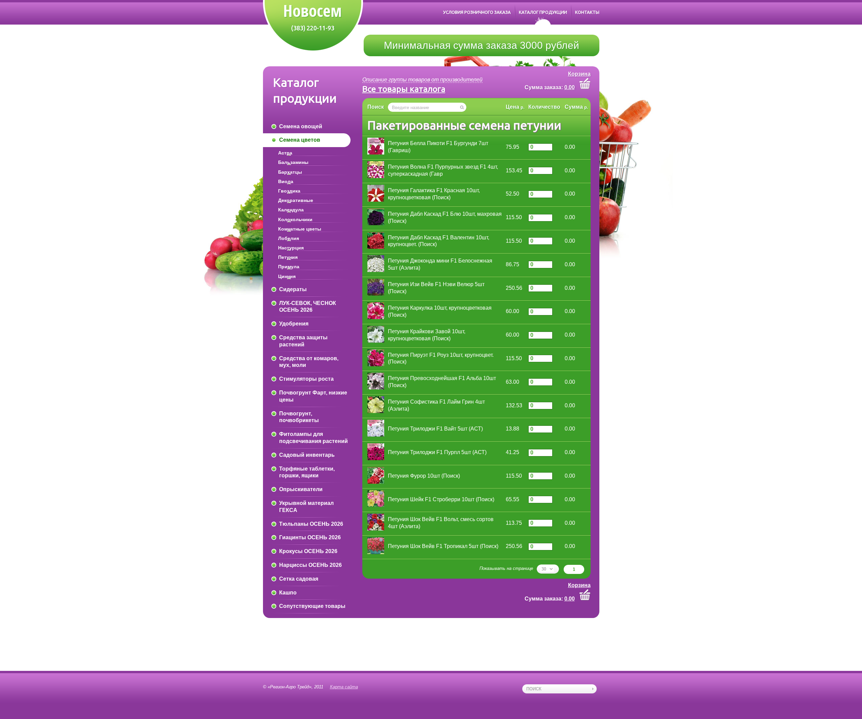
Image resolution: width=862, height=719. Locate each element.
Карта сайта (344, 686)
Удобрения (293, 324)
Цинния (287, 276)
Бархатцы (290, 172)
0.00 (569, 87)
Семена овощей (300, 126)
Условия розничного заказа (477, 12)
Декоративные (295, 200)
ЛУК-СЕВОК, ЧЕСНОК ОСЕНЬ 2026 (307, 306)
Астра (285, 153)
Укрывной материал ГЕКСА (306, 506)
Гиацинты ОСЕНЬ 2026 (310, 537)
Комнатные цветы (299, 229)
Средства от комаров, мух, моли (308, 361)
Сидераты (293, 289)
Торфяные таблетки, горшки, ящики (307, 472)
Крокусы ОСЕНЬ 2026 (308, 551)
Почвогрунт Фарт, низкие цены (313, 396)
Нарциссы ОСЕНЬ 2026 (310, 565)
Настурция (291, 247)
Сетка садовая (298, 579)
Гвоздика (289, 191)
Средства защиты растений (303, 341)
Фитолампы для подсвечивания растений (313, 437)
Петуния (288, 257)
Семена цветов (299, 140)
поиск (533, 688)
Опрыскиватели (301, 489)
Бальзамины (293, 162)
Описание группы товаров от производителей (422, 79)
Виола (285, 181)
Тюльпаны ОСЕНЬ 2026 (311, 524)
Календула (291, 209)
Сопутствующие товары (312, 606)
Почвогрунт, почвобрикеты (299, 417)
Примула (288, 266)
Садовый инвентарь (307, 455)
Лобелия (288, 238)
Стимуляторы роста (306, 379)
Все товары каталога (403, 89)
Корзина (579, 74)
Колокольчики (295, 219)
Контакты (587, 12)
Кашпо (288, 592)
